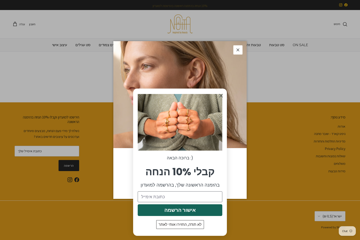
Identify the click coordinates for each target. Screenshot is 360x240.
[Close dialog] (221, 96)
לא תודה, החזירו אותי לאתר (180, 224)
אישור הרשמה (180, 210)
